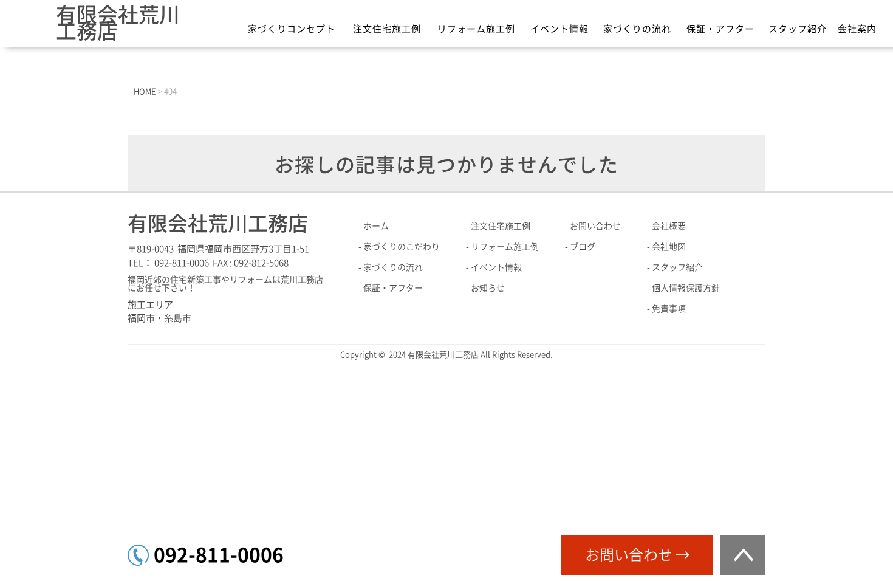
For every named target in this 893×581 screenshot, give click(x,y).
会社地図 (669, 246)
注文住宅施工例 (387, 28)
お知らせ (488, 288)
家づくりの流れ (637, 28)
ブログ (582, 246)
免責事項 (669, 308)
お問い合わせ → (637, 555)
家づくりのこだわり (401, 246)
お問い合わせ (595, 226)
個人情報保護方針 (686, 288)
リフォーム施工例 (476, 28)
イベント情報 (559, 28)
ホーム (376, 226)
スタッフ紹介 (797, 28)
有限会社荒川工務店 (118, 22)
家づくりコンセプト (291, 28)
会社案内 (857, 28)
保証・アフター (720, 28)
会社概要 (669, 226)
